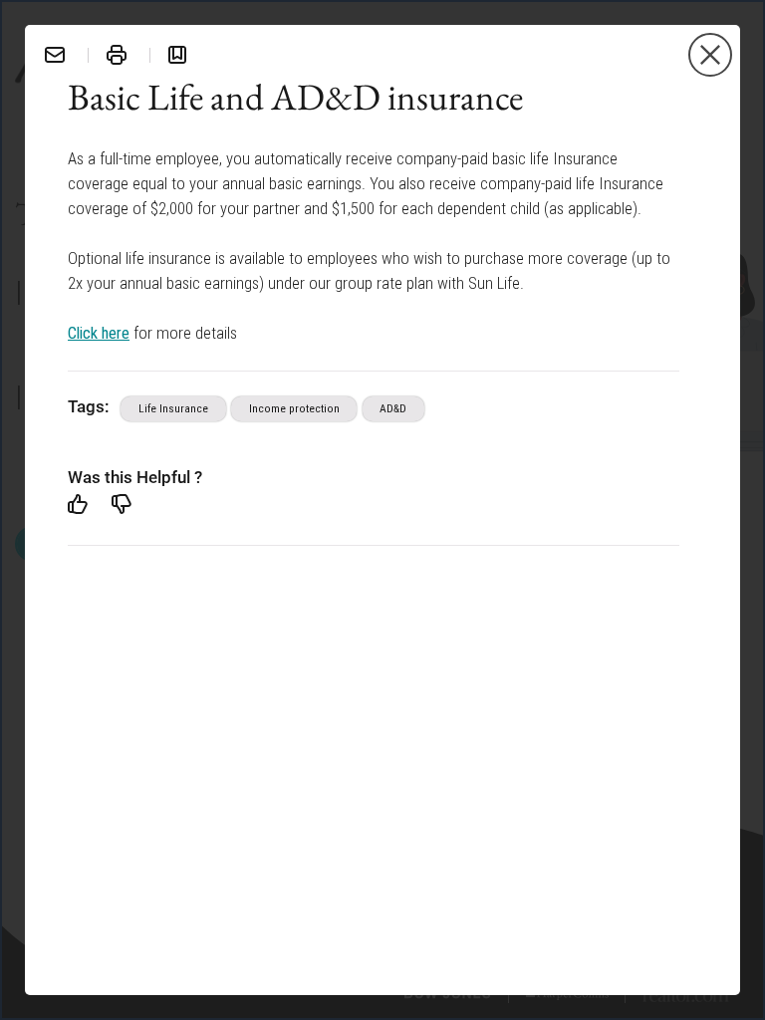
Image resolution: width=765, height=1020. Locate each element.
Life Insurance (173, 407)
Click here (98, 332)
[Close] (710, 55)
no (121, 504)
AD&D (393, 407)
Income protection (294, 407)
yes (78, 504)
